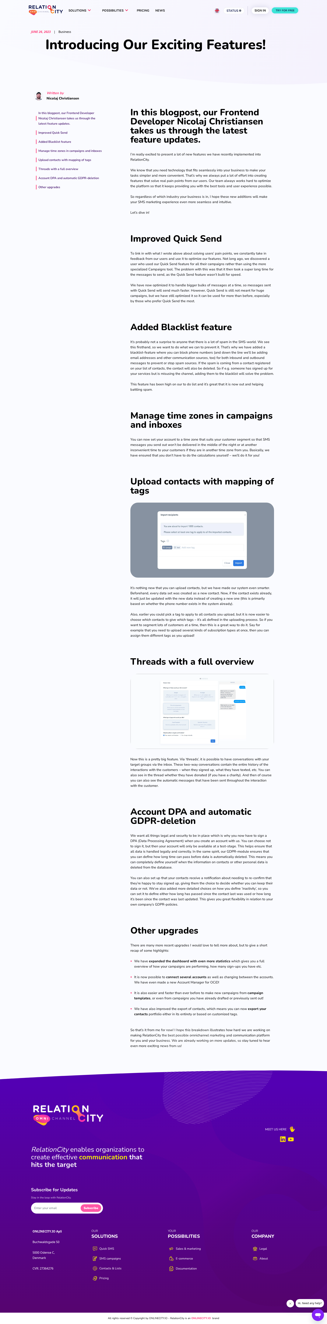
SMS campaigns (110, 1258)
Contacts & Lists (110, 1268)
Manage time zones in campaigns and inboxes (70, 151)
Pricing (104, 1278)
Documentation (186, 1269)
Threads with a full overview (58, 169)
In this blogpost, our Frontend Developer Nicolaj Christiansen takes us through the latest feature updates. (66, 118)
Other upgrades (49, 187)
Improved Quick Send (52, 133)
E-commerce (184, 1258)
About (263, 1258)
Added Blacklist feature (54, 142)
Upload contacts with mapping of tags (64, 160)
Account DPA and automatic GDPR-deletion (68, 178)
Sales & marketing (188, 1249)
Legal (263, 1249)
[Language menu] (217, 10)
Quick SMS (106, 1249)
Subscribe (91, 1208)
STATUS (233, 11)
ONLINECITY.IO (201, 1318)
